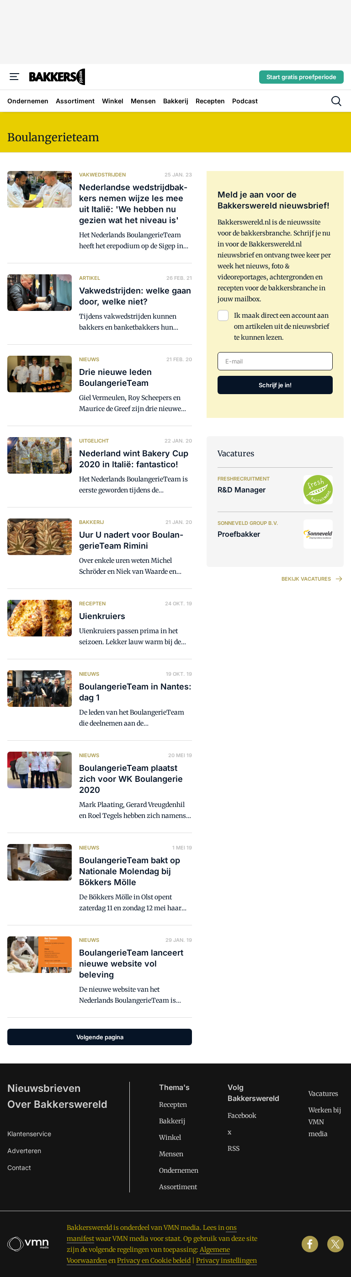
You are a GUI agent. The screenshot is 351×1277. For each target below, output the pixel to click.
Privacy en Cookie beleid (154, 1260)
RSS (233, 1148)
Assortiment (178, 1187)
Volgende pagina (99, 1037)
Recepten (173, 1105)
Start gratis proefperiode (301, 76)
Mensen (171, 1154)
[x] (335, 1244)
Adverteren (24, 1150)
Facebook (242, 1115)
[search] (336, 101)
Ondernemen (178, 1170)
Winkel (170, 1137)
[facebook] (310, 1244)
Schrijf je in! (275, 385)
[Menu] (14, 77)
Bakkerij (172, 1121)
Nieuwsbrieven (43, 1088)
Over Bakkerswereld (57, 1104)
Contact (19, 1167)
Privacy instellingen (226, 1260)
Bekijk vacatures (306, 579)
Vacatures (323, 1094)
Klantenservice (29, 1134)
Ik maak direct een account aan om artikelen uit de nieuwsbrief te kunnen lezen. (281, 326)
